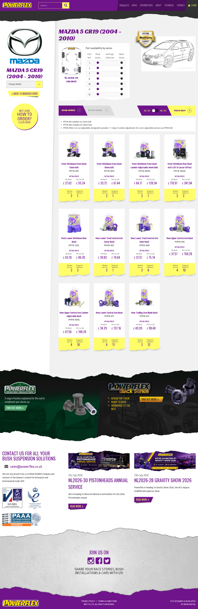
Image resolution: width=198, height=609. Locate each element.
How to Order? (24, 116)
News (134, 5)
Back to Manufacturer (25, 93)
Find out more (14, 408)
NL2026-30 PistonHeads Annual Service (98, 483)
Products (124, 5)
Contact (181, 5)
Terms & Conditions (107, 601)
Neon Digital (190, 604)
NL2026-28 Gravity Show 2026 (163, 480)
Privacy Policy (88, 601)
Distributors (146, 5)
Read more (76, 506)
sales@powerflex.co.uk (26, 467)
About (158, 5)
